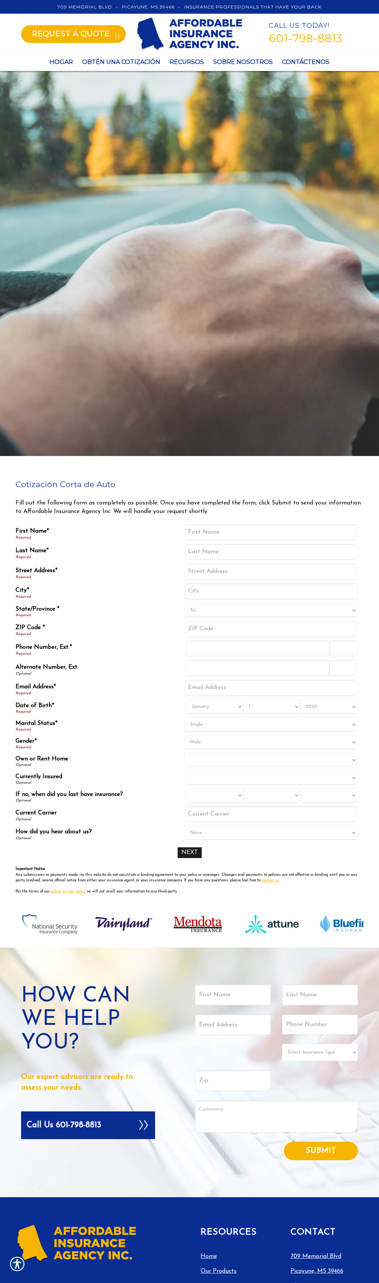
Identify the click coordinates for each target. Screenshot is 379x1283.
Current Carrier (36, 813)
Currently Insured (39, 777)
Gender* (26, 741)
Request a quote (71, 33)
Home (209, 1256)
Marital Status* (36, 723)
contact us (270, 880)
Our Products (219, 1271)
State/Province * (37, 609)
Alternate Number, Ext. (47, 667)
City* (22, 590)
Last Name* (32, 551)
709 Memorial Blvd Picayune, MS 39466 (317, 1263)
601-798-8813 (305, 38)
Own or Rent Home (42, 759)
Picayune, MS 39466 (148, 7)
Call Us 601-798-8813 (64, 1125)
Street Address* (36, 571)
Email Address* (36, 687)
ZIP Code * (30, 628)
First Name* (32, 531)
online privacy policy (68, 891)
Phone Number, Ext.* (44, 647)
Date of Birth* (35, 706)
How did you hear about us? (54, 832)
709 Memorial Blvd (84, 7)
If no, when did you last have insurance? (69, 794)
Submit (321, 1151)
